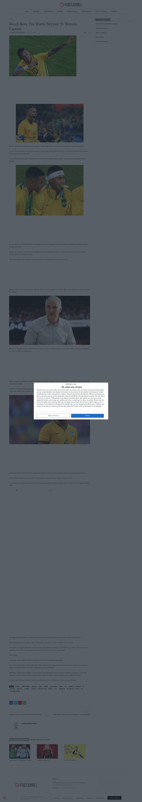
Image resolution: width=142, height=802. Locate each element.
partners (46, 390)
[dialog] (71, 401)
